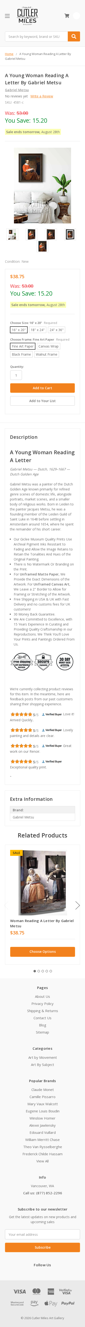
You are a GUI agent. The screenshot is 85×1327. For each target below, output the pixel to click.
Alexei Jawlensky (42, 1125)
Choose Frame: (39, 339)
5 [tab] (51, 971)
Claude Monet (42, 1089)
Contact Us (42, 1017)
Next (77, 905)
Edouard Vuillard (43, 1132)
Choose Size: (33, 323)
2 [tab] (39, 971)
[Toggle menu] (7, 15)
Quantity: (17, 366)
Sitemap (42, 1032)
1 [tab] (35, 971)
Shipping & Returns (42, 1010)
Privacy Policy (42, 1003)
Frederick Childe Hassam (42, 1153)
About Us (42, 996)
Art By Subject (42, 1064)
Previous (6, 905)
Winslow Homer (42, 1118)
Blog (42, 1025)
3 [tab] (43, 971)
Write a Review (41, 96)
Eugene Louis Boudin (43, 1111)
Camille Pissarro (42, 1096)
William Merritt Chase (42, 1139)
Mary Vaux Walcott (42, 1103)
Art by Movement (42, 1057)
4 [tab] (47, 971)
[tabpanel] (42, 904)
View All (42, 1161)
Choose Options (43, 951)
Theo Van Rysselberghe (42, 1146)
